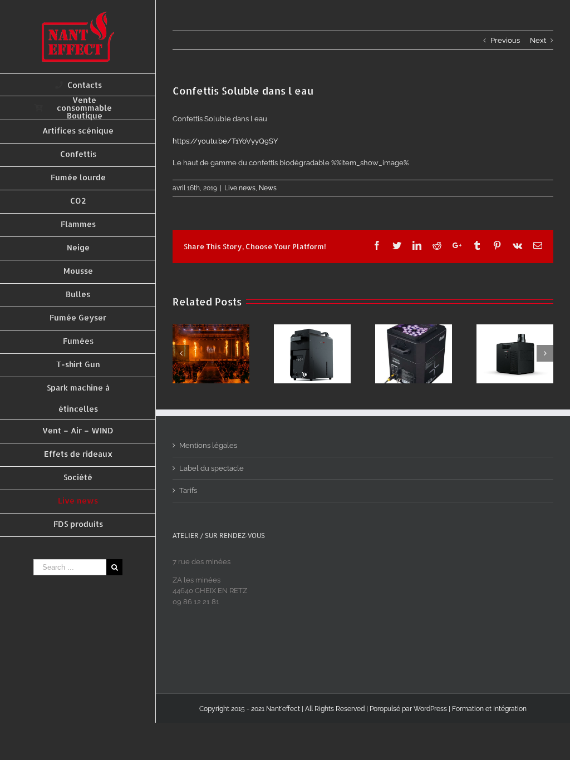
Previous (505, 40)
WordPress (430, 709)
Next (538, 40)
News (268, 188)
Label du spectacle (211, 468)
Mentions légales (208, 445)
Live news (239, 188)
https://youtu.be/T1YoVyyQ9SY (225, 141)
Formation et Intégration (489, 709)
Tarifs (188, 490)
